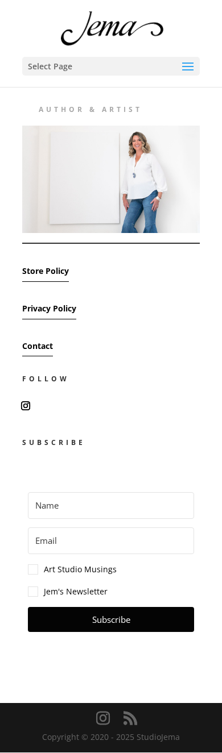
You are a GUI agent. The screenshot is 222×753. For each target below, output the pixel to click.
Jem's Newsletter (76, 591)
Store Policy (45, 270)
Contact (37, 345)
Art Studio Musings (80, 569)
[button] (111, 569)
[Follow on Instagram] (26, 406)
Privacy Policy (49, 308)
